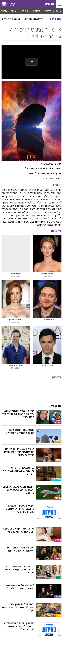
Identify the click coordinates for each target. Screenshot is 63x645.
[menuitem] (47, 11)
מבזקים (36, 11)
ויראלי (14, 11)
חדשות (47, 11)
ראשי (58, 11)
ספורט (25, 11)
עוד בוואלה (55, 406)
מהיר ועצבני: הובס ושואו (33, 19)
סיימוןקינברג (48, 178)
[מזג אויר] (12, 4)
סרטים (49, 4)
